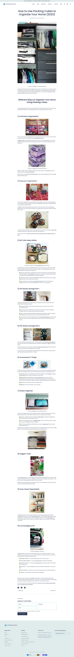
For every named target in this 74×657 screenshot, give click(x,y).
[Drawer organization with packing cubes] (37, 401)
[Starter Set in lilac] (37, 156)
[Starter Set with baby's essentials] (37, 253)
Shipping (6, 641)
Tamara (34, 168)
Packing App (24, 632)
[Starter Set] (37, 296)
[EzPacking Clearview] (4, 4)
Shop (38, 4)
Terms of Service (8, 643)
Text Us (22, 645)
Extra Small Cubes (39, 377)
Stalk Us (23, 630)
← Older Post (20, 590)
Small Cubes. (50, 517)
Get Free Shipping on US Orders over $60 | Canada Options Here (37, 0)
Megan (34, 411)
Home (33, 4)
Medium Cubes (38, 281)
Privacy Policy (7, 645)
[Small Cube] (37, 466)
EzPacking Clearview (11, 4)
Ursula (34, 86)
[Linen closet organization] (37, 502)
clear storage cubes (44, 317)
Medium (50, 374)
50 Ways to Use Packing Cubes (27, 641)
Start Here (43, 4)
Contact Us (6, 638)
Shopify (43, 652)
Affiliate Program (24, 640)
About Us (50, 4)
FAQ (5, 636)
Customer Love (24, 636)
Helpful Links (7, 630)
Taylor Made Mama (39, 265)
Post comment (22, 613)
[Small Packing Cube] (37, 364)
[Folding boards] (37, 440)
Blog (61, 4)
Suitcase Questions (25, 638)
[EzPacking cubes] (37, 219)
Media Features (24, 634)
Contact (56, 4)
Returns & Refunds (8, 640)
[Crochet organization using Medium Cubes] (37, 127)
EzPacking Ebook (24, 643)
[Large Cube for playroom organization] (37, 192)
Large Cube (31, 274)
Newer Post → (54, 590)
